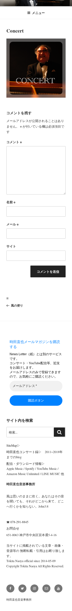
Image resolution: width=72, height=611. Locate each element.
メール (12, 224)
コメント (14, 142)
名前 (10, 202)
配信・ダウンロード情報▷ (25, 463)
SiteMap (11, 445)
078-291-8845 (19, 522)
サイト (11, 246)
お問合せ (12, 528)
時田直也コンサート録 (22, 452)
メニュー (38, 12)
